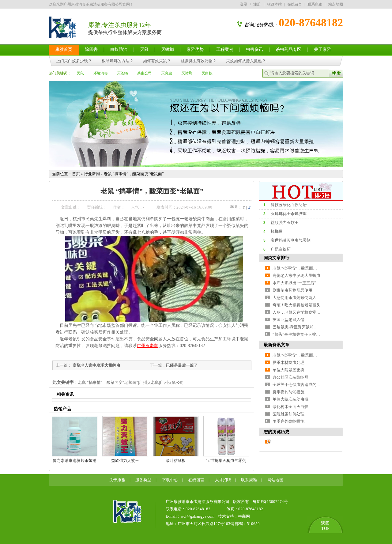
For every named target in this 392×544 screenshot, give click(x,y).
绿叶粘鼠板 (176, 460)
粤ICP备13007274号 (270, 501)
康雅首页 (63, 49)
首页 (76, 174)
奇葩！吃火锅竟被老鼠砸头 (296, 305)
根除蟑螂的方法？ (118, 61)
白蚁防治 (118, 49)
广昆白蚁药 (281, 249)
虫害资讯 (254, 49)
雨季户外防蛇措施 (288, 421)
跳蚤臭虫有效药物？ (199, 61)
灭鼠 (144, 49)
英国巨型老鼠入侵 (288, 319)
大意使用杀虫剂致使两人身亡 (298, 297)
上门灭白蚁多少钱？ (74, 61)
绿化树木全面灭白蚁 (290, 406)
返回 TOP (325, 526)
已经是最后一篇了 (182, 365)
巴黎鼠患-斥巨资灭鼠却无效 (297, 327)
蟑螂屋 (277, 231)
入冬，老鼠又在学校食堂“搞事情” (302, 312)
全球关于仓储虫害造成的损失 (298, 384)
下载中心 (170, 480)
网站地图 (275, 480)
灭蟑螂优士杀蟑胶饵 (289, 213)
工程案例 (224, 49)
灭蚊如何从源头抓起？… (248, 61)
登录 (243, 4)
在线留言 (294, 4)
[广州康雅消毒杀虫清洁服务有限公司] (127, 521)
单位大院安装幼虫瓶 (290, 399)
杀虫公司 (144, 73)
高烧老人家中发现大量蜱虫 (96, 365)
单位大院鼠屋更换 (288, 370)
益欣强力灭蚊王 (125, 460)
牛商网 (244, 516)
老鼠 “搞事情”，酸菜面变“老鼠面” (134, 174)
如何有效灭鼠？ (157, 61)
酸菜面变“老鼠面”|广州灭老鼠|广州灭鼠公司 (145, 382)
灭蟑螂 (167, 49)
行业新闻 (92, 174)
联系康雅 (314, 4)
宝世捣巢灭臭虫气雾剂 (226, 460)
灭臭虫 (166, 73)
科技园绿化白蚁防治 (289, 204)
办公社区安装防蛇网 (290, 377)
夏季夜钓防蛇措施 (288, 392)
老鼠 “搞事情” (90, 382)
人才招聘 (223, 480)
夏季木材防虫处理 (288, 362)
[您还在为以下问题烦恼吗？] (196, 165)
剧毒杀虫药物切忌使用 (292, 290)
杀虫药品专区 (288, 49)
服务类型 (143, 480)
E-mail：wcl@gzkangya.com (190, 516)
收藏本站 (274, 4)
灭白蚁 (207, 73)
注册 (257, 4)
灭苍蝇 (122, 73)
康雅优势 (195, 49)
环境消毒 (100, 73)
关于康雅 (322, 49)
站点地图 (335, 4)
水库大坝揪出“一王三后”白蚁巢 (300, 283)
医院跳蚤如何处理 (288, 414)
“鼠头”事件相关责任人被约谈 (298, 334)
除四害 (91, 49)
